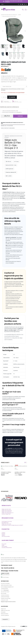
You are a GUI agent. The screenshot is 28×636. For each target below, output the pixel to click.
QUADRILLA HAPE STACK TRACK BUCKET (20, 473)
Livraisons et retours (5, 595)
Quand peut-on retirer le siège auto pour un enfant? (12, 525)
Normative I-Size (5, 522)
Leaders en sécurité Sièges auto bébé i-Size (9, 14)
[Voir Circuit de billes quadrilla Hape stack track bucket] (21, 466)
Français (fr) (5, 619)
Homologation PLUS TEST (7, 521)
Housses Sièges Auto (6, 514)
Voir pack (20, 116)
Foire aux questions (5, 615)
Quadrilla (2, 469)
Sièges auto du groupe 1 (7, 511)
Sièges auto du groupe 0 (7, 510)
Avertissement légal (5, 596)
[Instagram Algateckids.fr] (24, 4)
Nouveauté (4, 544)
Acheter (13, 97)
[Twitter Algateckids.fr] (20, 4)
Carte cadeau (4, 546)
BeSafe (19, 14)
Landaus (3, 532)
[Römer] (7, 498)
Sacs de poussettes (6, 536)
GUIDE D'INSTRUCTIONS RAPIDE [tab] (8, 128)
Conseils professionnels (7, 547)
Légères (3, 535)
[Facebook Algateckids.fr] (18, 4)
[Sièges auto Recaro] (21, 498)
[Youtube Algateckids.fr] (22, 4)
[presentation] (1, 477)
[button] (23, 9)
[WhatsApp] (26, 4)
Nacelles (3, 534)
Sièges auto (3, 608)
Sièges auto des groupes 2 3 (7, 512)
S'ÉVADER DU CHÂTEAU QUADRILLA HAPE (6, 473)
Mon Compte (3, 593)
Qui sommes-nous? (5, 591)
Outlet (3, 545)
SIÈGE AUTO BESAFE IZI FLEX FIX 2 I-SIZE (9, 16)
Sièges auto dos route (6, 509)
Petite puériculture (4, 613)
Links (2, 4)
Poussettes (3, 612)
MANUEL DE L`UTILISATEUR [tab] (7, 125)
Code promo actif (4, 600)
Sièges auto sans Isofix (6, 524)
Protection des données (5, 598)
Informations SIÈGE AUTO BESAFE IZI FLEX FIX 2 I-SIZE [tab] (12, 123)
